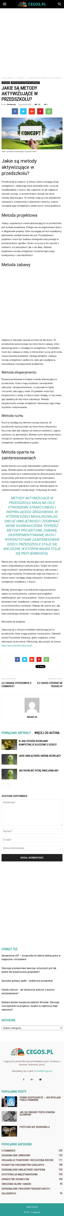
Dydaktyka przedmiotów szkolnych (23, 1164)
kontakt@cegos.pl (43, 1070)
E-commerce (8, 1150)
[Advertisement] (32, 41)
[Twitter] (40, 1080)
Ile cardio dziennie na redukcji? (49, 685)
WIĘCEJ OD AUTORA (46, 733)
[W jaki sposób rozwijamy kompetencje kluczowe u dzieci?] (9, 744)
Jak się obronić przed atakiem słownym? (37, 1113)
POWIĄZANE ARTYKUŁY (16, 733)
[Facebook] (24, 1080)
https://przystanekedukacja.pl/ (17, 645)
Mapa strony (32, 1207)
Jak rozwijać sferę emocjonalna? (39, 770)
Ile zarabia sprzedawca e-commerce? (17, 685)
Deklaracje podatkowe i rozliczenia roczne (27, 1160)
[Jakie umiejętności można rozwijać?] (9, 759)
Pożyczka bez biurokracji (35, 1127)
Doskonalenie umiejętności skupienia (23, 1169)
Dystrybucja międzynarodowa (20, 1174)
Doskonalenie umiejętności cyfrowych (25, 83)
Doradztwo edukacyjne (15, 1179)
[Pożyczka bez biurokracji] (9, 1131)
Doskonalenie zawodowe (16, 1155)
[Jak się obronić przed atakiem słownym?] (9, 1116)
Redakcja (11, 104)
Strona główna (8, 77)
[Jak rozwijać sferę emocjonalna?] (9, 774)
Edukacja (5, 83)
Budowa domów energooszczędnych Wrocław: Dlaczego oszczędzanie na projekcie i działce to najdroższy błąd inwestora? (30, 1006)
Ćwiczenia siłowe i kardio (16, 1184)
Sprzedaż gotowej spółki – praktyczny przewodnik (27, 980)
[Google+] (32, 1080)
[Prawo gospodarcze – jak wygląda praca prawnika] (9, 1101)
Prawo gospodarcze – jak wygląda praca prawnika (40, 1098)
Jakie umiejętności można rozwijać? (40, 755)
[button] (59, 4)
